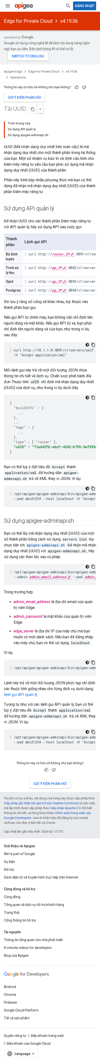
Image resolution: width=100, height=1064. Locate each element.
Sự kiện (9, 862)
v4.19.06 (69, 21)
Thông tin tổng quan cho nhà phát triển (33, 940)
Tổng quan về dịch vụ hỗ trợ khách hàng (34, 905)
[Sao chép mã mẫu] (93, 345)
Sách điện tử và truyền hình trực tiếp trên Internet (41, 877)
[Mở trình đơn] (8, 6)
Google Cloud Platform (21, 1010)
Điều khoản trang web (47, 1036)
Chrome (10, 995)
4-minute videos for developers (28, 948)
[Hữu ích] (76, 87)
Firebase (10, 1002)
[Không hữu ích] (84, 87)
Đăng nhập (84, 6)
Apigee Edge (13, 71)
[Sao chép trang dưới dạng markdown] (32, 109)
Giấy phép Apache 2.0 (65, 808)
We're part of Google (19, 854)
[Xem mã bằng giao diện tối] (87, 345)
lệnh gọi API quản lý (20, 694)
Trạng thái (11, 912)
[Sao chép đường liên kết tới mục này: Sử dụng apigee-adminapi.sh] (79, 521)
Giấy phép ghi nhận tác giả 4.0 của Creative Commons (41, 803)
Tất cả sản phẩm (17, 1018)
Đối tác (9, 869)
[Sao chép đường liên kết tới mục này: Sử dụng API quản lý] (59, 209)
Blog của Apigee (16, 955)
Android (10, 987)
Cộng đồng (12, 897)
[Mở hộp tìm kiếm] (68, 6)
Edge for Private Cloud (28, 21)
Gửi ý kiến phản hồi (24, 97)
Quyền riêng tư (15, 1036)
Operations (18, 77)
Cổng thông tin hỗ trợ (20, 920)
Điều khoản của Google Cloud (28, 1043)
